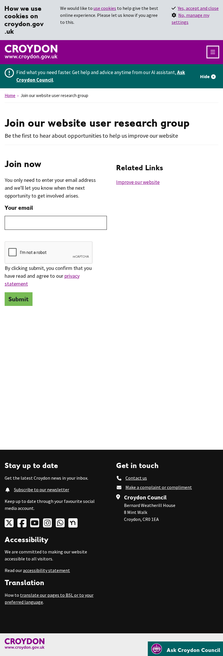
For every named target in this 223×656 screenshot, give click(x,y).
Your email (19, 208)
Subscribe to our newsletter (41, 489)
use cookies (104, 8)
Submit (18, 299)
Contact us (136, 478)
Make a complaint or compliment (158, 487)
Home (10, 95)
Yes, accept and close (198, 8)
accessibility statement (46, 570)
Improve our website (138, 182)
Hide (205, 76)
